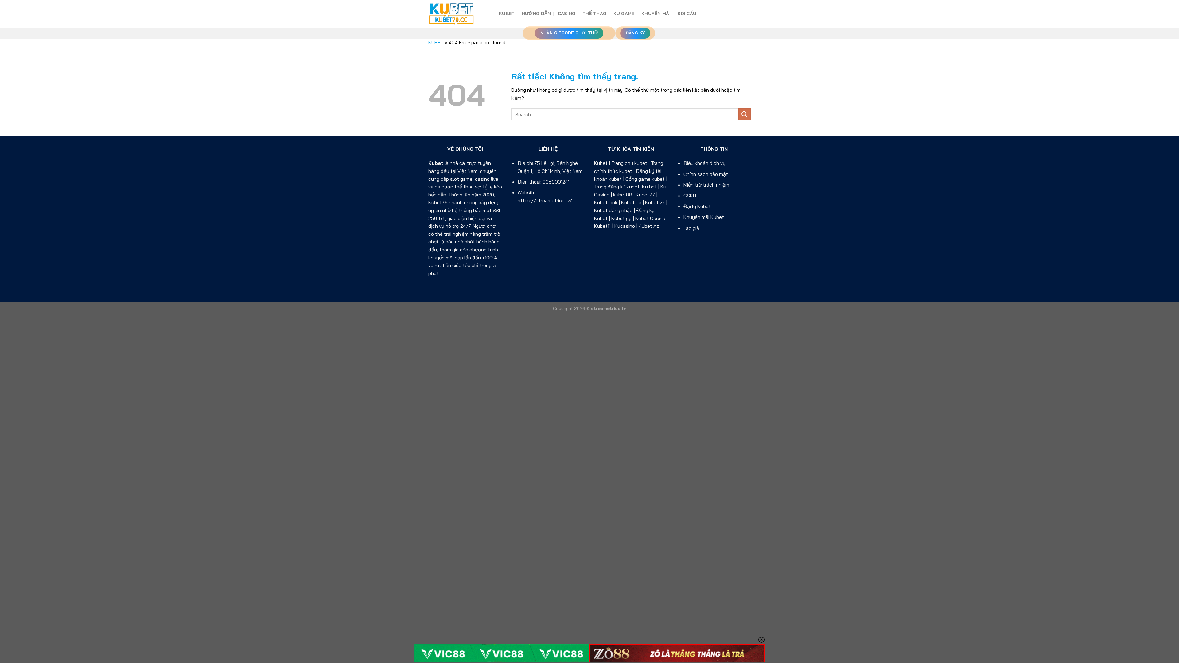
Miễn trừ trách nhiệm (706, 185)
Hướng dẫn (536, 13)
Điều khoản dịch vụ (704, 163)
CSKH (689, 195)
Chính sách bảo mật (705, 174)
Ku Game (624, 13)
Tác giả (691, 228)
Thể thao (594, 13)
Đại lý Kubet (697, 206)
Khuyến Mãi (656, 13)
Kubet (435, 163)
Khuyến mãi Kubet (703, 217)
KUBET (507, 13)
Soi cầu (686, 13)
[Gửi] (744, 114)
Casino (567, 13)
